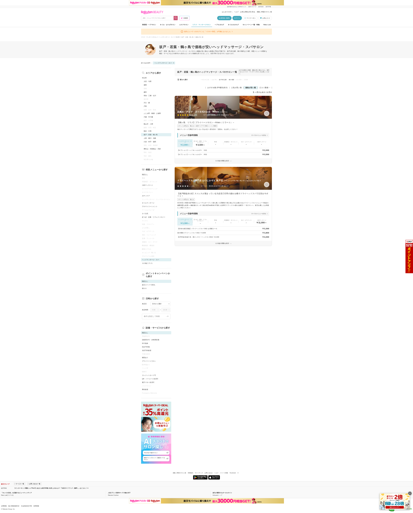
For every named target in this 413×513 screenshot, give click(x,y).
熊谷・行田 (147, 131)
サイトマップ (199, 473)
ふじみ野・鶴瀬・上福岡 (152, 113)
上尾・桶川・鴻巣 (150, 138)
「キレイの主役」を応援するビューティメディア (16, 493)
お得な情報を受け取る (247, 12)
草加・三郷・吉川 (150, 95)
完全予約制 (146, 347)
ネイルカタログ (233, 24)
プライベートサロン (149, 361)
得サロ (144, 288)
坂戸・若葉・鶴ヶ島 (187, 37)
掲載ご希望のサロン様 (264, 12)
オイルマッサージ (148, 203)
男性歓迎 (145, 389)
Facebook (233, 473)
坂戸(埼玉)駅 (223, 79)
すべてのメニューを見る (258, 135)
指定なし (145, 174)
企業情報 (4, 506)
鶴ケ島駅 (231, 79)
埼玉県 (178, 37)
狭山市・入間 (148, 124)
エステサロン (184, 24)
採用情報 (36, 506)
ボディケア (146, 196)
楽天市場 (268, 6)
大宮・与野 (147, 81)
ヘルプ (236, 12)
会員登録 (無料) (224, 18)
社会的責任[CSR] (26, 506)
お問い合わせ (209, 473)
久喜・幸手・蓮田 (150, 142)
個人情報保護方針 (13, 506)
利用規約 (190, 473)
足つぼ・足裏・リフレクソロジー (153, 217)
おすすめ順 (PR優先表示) (217, 87)
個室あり (145, 357)
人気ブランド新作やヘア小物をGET (119, 493)
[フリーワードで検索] (176, 18)
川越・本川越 (148, 117)
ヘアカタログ (219, 24)
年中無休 (145, 343)
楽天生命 (261, 6)
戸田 (145, 106)
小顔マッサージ (147, 185)
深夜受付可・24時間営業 (150, 340)
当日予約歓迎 (146, 350)
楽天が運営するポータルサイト (222, 493)
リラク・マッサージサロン (201, 24)
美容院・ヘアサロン (149, 24)
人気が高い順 (236, 87)
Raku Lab (267, 24)
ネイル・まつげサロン (167, 24)
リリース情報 (224, 473)
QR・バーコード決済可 (150, 379)
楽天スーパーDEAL (148, 285)
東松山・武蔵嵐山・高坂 (152, 149)
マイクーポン (251, 18)
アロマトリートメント (149, 206)
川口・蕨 (147, 103)
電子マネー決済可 (148, 382)
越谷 (145, 92)
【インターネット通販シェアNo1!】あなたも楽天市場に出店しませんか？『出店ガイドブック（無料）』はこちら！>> (51, 488)
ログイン (237, 18)
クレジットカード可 (149, 375)
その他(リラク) (147, 263)
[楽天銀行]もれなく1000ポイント (236, 6)
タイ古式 (145, 213)
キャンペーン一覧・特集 (251, 24)
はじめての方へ (227, 12)
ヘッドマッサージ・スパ (166, 37)
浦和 (145, 85)
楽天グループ (252, 6)
